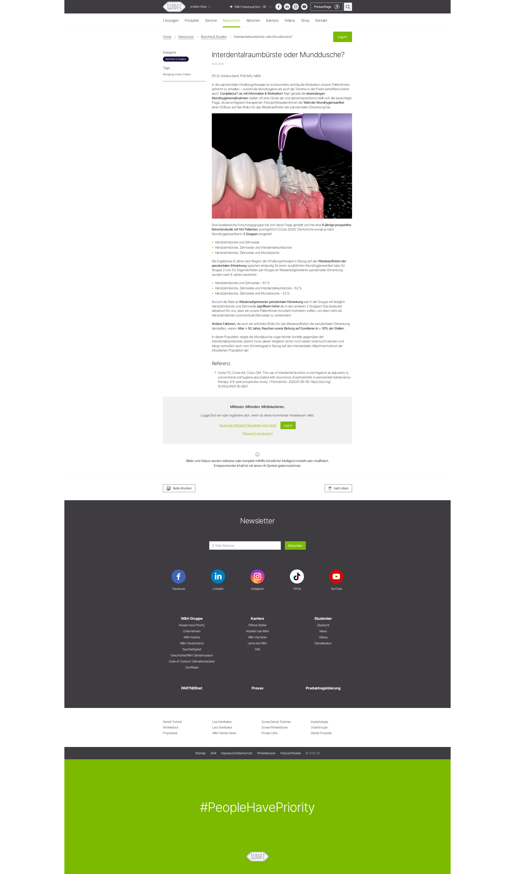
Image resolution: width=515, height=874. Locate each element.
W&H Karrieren (257, 637)
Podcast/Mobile (290, 753)
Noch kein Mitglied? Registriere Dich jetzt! (247, 425)
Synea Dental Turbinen (276, 722)
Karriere (272, 20)
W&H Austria (192, 637)
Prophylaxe (170, 733)
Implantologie (319, 722)
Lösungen (171, 20)
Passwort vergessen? (258, 433)
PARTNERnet (191, 688)
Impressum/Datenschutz (236, 753)
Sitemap (200, 753)
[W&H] (174, 6)
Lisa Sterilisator (222, 722)
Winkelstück (170, 727)
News (323, 631)
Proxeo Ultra (270, 733)
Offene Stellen (257, 625)
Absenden (295, 545)
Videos (289, 20)
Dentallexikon (323, 643)
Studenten (323, 618)
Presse (257, 688)
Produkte (192, 20)
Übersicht (323, 625)
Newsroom (231, 20)
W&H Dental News (224, 733)
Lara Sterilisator (222, 727)
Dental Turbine (172, 722)
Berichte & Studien (214, 37)
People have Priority (192, 625)
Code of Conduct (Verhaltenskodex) (192, 661)
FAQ (257, 649)
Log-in (342, 37)
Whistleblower (266, 753)
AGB (213, 753)
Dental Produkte (321, 733)
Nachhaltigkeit (191, 649)
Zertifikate (191, 667)
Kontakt (321, 20)
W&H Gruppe (192, 618)
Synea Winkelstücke (274, 727)
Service (211, 20)
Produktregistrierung (323, 688)
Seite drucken (182, 488)
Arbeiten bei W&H (257, 631)
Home (167, 37)
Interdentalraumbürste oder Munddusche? (263, 37)
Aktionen (253, 20)
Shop (305, 20)
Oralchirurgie (319, 727)
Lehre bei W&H (257, 643)
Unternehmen (192, 631)
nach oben (341, 488)
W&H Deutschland (192, 643)
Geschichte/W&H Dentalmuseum (192, 655)
